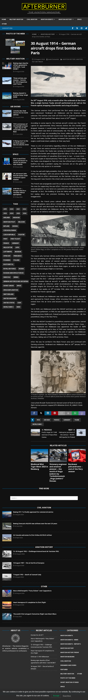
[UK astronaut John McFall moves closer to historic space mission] (6, 176)
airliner (6, 217)
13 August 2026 (19, 565)
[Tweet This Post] (41, 413)
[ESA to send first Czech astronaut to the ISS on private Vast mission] (6, 161)
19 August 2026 (19, 605)
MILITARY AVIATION (16, 19)
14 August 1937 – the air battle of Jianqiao (28, 563)
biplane (6, 226)
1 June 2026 (18, 147)
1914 (38, 420)
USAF (19, 303)
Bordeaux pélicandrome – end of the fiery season (75, 468)
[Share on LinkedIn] (47, 413)
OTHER (4, 24)
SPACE (79, 19)
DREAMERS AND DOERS (68, 665)
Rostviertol (8, 264)
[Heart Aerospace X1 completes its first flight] (6, 605)
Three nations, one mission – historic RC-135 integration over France (20, 81)
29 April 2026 (19, 538)
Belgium (21, 222)
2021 (18, 209)
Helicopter (7, 247)
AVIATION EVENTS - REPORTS (70, 644)
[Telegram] (86, 28)
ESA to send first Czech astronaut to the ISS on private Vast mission (20, 161)
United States (8, 303)
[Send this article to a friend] (61, 413)
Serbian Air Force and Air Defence (16, 281)
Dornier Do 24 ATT (37, 635)
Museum (18, 252)
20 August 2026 (20, 554)
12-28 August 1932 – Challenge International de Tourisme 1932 (36, 551)
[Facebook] (73, 28)
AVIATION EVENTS (47, 19)
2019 (5, 209)
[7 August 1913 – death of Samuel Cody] (6, 577)
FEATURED (64, 669)
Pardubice (17, 256)
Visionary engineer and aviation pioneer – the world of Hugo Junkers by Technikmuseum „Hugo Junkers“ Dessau (58, 472)
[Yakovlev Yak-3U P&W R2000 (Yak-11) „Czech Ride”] (20, 43)
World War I (37, 424)
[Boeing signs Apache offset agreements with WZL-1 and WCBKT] (6, 65)
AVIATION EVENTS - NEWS (69, 640)
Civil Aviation (44, 507)
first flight (15, 239)
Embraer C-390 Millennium (40, 656)
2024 (11, 213)
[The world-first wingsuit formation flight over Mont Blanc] (6, 616)
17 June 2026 (19, 134)
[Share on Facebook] (34, 413)
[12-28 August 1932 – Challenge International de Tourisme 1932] (6, 554)
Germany (66, 420)
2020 (11, 209)
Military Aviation (15, 58)
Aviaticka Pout (9, 222)
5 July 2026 (18, 617)
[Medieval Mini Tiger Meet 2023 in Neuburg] (39, 455)
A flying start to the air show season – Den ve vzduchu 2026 (21, 143)
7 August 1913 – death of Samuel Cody (27, 574)
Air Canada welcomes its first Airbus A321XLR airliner (32, 535)
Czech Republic (9, 234)
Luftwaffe (7, 252)
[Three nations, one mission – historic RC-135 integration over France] (6, 80)
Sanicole (6, 277)
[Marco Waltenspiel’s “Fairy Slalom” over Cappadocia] (6, 593)
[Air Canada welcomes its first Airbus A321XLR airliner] (6, 537)
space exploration (10, 290)
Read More (67, 696)
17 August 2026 (19, 72)
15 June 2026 (19, 167)
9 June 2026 (18, 182)
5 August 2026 (19, 515)
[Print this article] (68, 413)
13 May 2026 (18, 197)
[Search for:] (43, 498)
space (19, 286)
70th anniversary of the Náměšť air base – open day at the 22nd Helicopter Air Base (20, 128)
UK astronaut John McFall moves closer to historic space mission (20, 176)
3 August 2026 (19, 117)
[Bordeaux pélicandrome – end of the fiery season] (77, 455)
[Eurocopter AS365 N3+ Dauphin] (15, 50)
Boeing (15, 226)
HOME (4, 19)
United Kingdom (9, 298)
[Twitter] (77, 28)
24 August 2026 (19, 593)
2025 (18, 213)
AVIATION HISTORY (65, 19)
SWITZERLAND (8, 294)
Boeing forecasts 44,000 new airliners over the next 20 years (35, 523)
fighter (21, 234)
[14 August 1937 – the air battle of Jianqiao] (6, 565)
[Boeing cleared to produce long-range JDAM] (6, 95)
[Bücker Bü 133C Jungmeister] (10, 42)
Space (15, 154)
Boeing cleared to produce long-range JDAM (20, 95)
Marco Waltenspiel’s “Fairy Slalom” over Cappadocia (32, 591)
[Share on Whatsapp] (75, 413)
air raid (47, 420)
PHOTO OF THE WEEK (67, 678)
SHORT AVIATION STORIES (69, 682)
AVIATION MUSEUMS (67, 657)
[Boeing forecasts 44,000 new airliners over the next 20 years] (6, 526)
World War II (8, 307)
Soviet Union (8, 286)
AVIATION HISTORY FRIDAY (69, 652)
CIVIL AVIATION (32, 19)
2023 (5, 213)
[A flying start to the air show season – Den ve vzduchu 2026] (6, 143)
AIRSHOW (16, 217)
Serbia (16, 277)
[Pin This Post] (54, 413)
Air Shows (15, 106)
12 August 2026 (19, 86)
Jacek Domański (53, 59)
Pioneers (6, 260)
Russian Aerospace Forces (13, 273)
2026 (24, 213)
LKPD (17, 247)
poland (16, 260)
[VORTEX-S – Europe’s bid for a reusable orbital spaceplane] (6, 191)
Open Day (6, 256)
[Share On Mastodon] (81, 413)
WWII (18, 307)
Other (44, 586)
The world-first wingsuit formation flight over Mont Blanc (34, 614)
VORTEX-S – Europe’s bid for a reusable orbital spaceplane (19, 191)
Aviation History (44, 547)
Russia (21, 269)
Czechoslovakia (9, 230)
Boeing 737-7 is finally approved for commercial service (33, 512)
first (5, 239)
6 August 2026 (19, 577)
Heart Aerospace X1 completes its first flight (30, 602)
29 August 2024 (39, 59)
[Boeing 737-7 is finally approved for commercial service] (6, 514)
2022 (24, 209)
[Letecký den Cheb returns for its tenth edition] (6, 113)
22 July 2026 (18, 526)
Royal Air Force (9, 269)
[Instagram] (82, 28)
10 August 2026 (19, 100)
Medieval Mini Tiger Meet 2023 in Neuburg (39, 466)
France (56, 420)
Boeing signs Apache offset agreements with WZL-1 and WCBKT (20, 66)
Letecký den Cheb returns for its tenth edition (20, 113)
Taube (76, 420)
